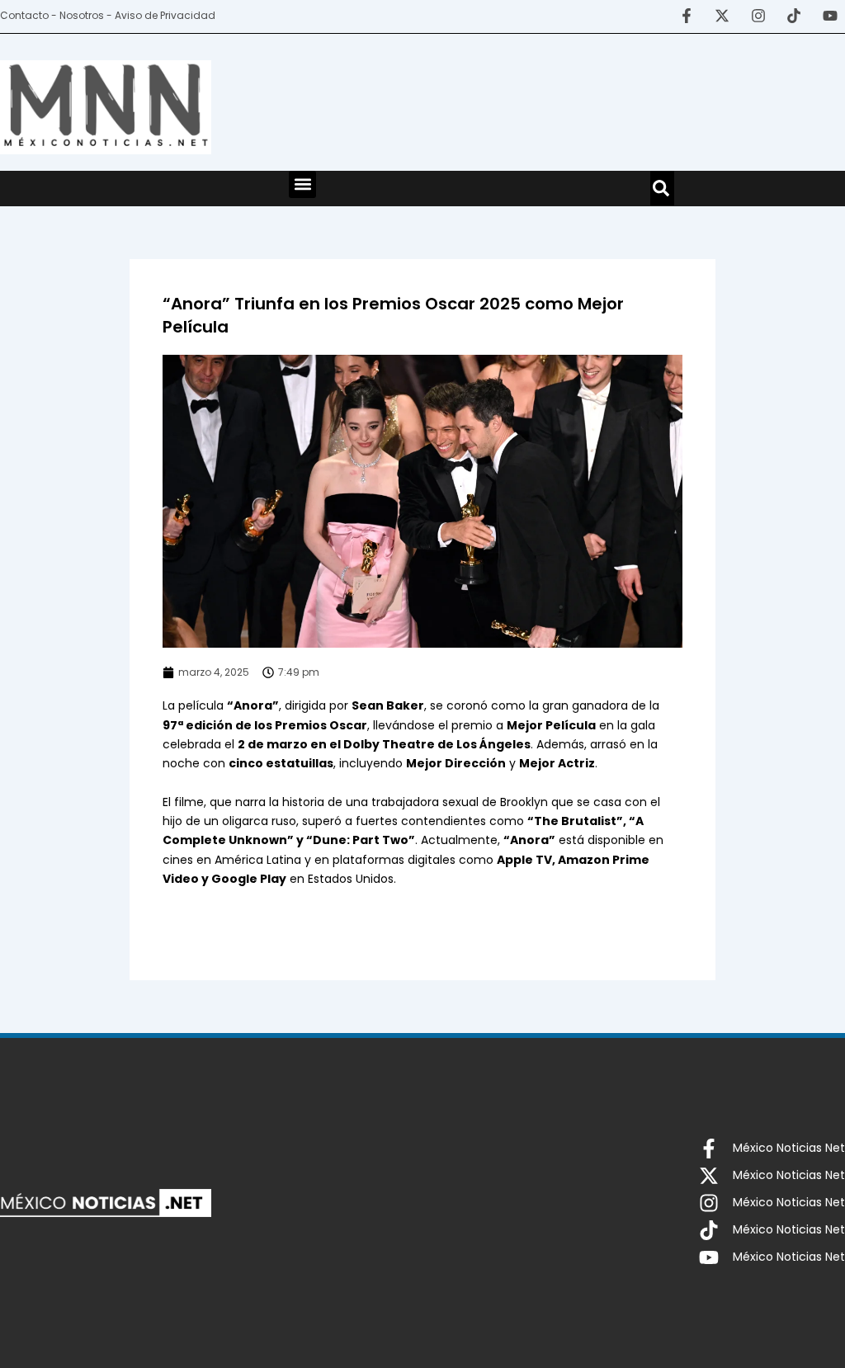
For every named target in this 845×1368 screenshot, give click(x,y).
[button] (302, 184)
